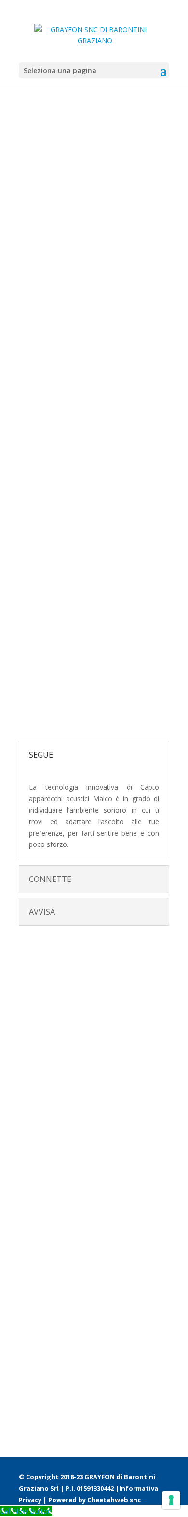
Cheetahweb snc (114, 1499)
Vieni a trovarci (63, 699)
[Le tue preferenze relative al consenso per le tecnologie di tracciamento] (171, 1500)
